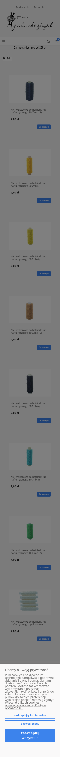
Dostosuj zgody (30, 723)
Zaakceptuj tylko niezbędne (30, 715)
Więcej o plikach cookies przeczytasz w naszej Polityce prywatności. (25, 705)
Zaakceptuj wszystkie (30, 735)
